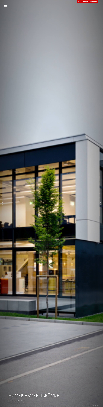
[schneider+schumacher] (87, 1)
